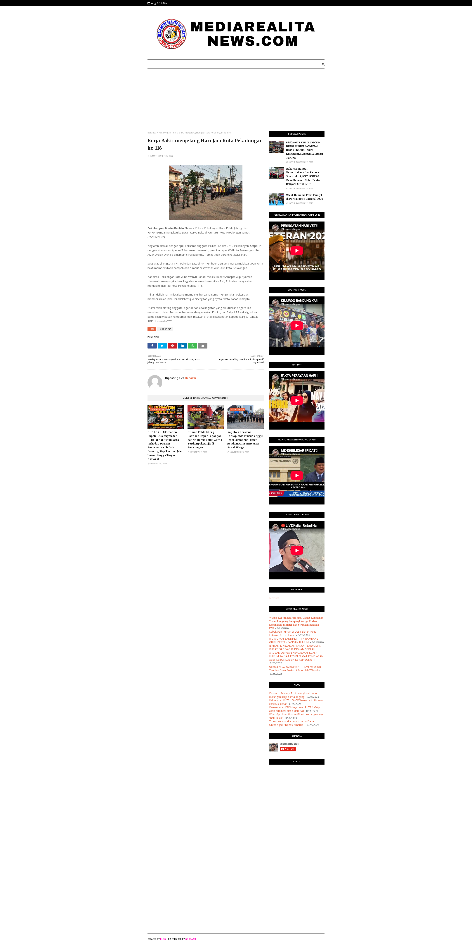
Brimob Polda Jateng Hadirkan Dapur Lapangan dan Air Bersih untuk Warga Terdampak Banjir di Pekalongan (205, 440)
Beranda (152, 132)
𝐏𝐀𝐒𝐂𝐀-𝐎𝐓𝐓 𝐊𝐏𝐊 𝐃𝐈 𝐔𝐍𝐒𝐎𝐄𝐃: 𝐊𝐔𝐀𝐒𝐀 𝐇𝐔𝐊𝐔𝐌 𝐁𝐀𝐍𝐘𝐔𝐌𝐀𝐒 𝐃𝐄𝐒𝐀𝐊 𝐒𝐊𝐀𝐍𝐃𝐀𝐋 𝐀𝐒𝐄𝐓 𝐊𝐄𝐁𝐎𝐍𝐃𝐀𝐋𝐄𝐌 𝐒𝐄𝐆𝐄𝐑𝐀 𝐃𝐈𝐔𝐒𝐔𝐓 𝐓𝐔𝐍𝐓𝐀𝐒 (304, 150)
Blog (163, 939)
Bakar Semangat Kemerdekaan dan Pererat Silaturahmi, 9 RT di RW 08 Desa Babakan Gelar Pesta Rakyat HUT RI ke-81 (303, 176)
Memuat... (275, 598)
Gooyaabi (190, 939)
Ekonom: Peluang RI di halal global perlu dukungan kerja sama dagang (293, 694)
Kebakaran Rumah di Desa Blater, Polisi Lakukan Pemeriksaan (293, 633)
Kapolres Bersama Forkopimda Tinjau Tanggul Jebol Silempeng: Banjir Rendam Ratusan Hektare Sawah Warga (245, 440)
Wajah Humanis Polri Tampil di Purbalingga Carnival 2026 (304, 197)
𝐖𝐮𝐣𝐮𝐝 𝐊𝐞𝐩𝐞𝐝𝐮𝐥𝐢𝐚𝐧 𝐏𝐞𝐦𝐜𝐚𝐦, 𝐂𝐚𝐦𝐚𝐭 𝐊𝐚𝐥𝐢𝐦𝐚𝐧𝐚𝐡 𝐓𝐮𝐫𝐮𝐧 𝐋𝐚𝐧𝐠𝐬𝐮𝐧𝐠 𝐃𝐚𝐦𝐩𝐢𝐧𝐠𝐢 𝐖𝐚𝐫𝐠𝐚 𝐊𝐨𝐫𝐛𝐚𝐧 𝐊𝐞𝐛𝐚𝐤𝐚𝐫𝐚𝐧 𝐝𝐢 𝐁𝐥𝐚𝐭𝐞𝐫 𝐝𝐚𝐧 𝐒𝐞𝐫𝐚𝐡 (296, 623)
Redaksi (190, 378)
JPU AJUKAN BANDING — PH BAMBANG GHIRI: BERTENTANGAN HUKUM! (293, 640)
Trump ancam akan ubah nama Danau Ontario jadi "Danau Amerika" (292, 723)
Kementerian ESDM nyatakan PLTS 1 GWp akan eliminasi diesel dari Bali (294, 709)
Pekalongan (165, 132)
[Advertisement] (236, 103)
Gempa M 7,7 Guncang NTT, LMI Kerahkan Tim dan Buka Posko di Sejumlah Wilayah (295, 668)
